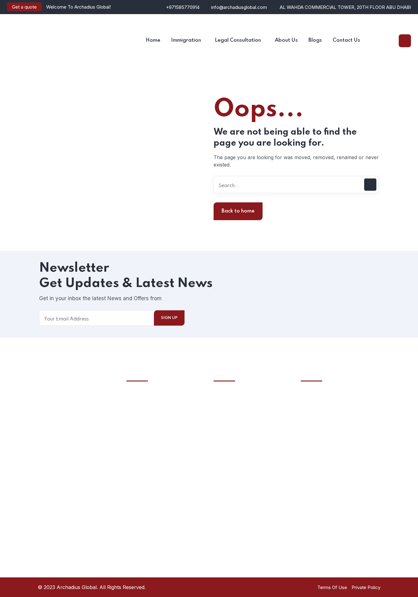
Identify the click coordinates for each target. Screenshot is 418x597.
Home (141, 395)
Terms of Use (150, 429)
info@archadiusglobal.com (239, 7)
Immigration (147, 440)
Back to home (238, 211)
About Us (145, 406)
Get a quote (24, 7)
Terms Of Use (332, 587)
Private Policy (366, 587)
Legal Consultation (155, 417)
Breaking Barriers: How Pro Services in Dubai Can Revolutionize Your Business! (262, 418)
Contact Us (147, 463)
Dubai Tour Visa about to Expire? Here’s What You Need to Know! (260, 508)
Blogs (140, 451)
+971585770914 (183, 7)
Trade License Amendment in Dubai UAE (256, 465)
